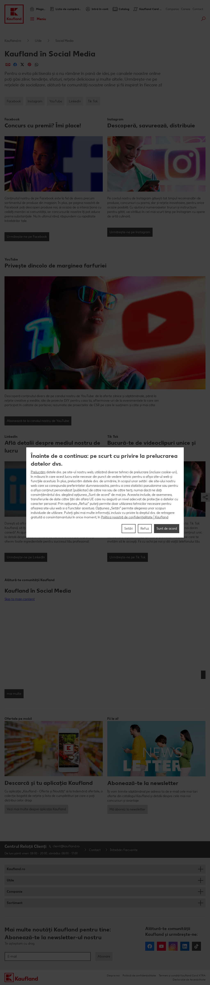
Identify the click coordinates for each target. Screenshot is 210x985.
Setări (128, 528)
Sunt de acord (166, 528)
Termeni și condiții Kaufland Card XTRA (182, 975)
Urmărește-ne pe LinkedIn (26, 557)
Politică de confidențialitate (139, 975)
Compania (172, 9)
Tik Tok (93, 101)
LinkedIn (75, 101)
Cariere (185, 9)
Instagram (35, 101)
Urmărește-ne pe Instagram (130, 232)
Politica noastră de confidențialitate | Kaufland (134, 517)
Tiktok (196, 946)
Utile (38, 41)
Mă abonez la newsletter (127, 809)
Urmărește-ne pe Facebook (27, 237)
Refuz (144, 528)
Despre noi (113, 975)
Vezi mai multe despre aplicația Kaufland (36, 809)
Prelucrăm (38, 472)
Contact (198, 9)
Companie (14, 892)
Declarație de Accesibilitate (189, 979)
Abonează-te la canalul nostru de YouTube (38, 421)
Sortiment (15, 903)
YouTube (55, 101)
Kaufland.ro (13, 41)
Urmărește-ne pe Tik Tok (128, 557)
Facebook (14, 101)
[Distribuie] (8, 64)
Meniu (41, 19)
